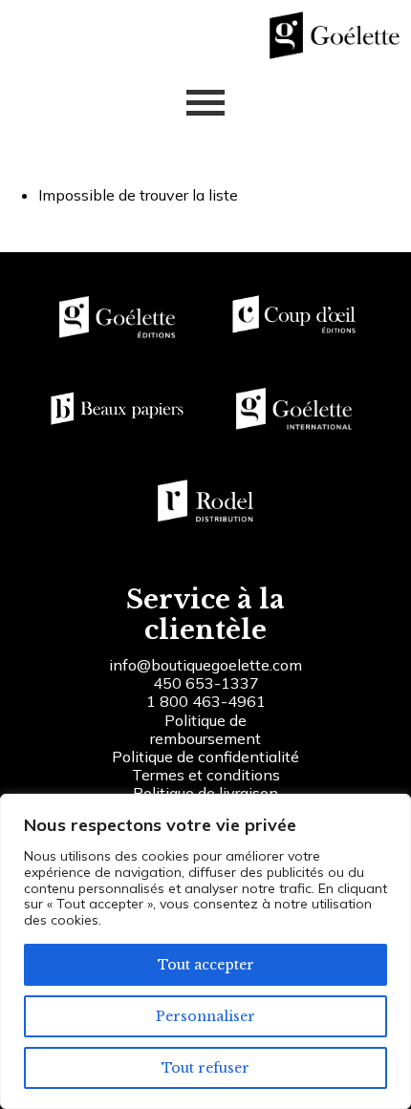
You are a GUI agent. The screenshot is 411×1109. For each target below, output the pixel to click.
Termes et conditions (206, 774)
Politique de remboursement (205, 729)
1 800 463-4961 (206, 701)
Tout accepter (206, 964)
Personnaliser (205, 1016)
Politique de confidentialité (205, 756)
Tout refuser (205, 1068)
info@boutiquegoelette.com (205, 664)
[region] (205, 951)
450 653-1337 (206, 683)
